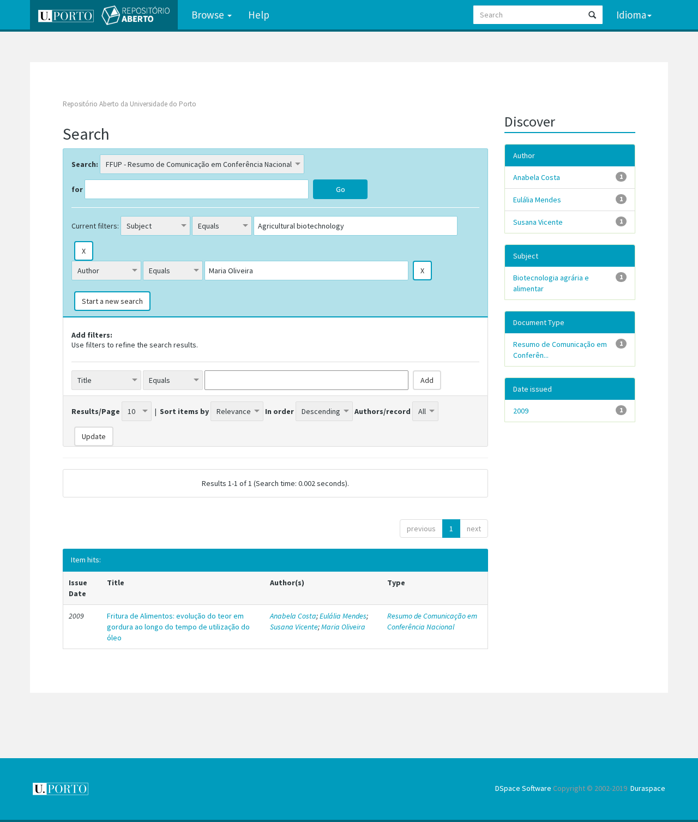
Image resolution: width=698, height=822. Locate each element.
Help (258, 14)
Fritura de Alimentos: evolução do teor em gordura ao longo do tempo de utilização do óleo (178, 627)
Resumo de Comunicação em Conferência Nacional (432, 621)
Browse (208, 14)
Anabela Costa (293, 616)
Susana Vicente (294, 627)
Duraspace (647, 788)
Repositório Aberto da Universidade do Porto (129, 104)
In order (279, 411)
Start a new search (112, 301)
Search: (84, 164)
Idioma (631, 14)
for (77, 189)
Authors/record (382, 411)
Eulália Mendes (343, 616)
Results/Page (95, 411)
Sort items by (184, 411)
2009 (520, 411)
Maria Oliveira (343, 627)
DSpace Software (523, 788)
